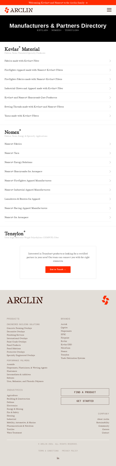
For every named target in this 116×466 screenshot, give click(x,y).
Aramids (11, 364)
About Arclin (103, 419)
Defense (10, 402)
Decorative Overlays (16, 331)
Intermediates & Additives (19, 374)
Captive (64, 327)
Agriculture (12, 395)
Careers (105, 429)
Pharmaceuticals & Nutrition (20, 426)
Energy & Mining (15, 409)
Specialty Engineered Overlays (21, 355)
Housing (11, 416)
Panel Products (14, 345)
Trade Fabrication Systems (73, 358)
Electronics (12, 405)
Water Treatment (14, 433)
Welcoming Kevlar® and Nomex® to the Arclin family (56, 2)
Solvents (10, 378)
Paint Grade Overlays (16, 342)
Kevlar (64, 341)
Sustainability (102, 422)
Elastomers (12, 371)
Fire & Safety (13, 412)
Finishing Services (15, 335)
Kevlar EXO (66, 344)
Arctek (64, 324)
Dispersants (66, 331)
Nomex (64, 351)
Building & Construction (18, 399)
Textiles (10, 429)
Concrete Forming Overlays (19, 328)
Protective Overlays (16, 352)
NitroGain (65, 348)
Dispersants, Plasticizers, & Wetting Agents (27, 368)
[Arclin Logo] (19, 10)
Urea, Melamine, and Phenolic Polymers (25, 381)
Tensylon (65, 355)
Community (103, 426)
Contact (105, 433)
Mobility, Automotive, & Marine (21, 422)
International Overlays (17, 338)
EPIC (63, 334)
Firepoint (65, 338)
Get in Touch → (58, 269)
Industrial (11, 419)
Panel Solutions (14, 348)
